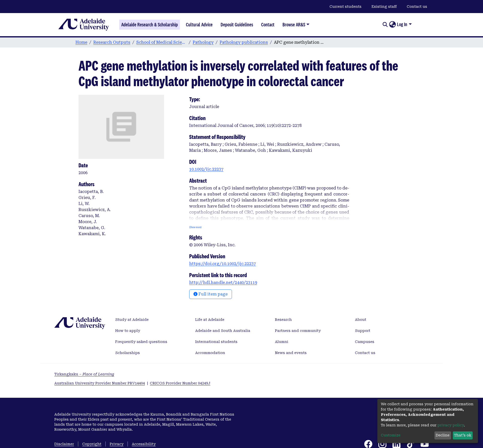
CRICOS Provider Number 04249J (180, 383)
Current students (345, 7)
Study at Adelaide (132, 320)
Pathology (203, 42)
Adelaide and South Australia (222, 331)
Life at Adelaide (209, 320)
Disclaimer (64, 444)
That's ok (462, 435)
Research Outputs (111, 42)
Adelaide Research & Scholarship (149, 25)
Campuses (364, 342)
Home (81, 42)
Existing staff (384, 7)
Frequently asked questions (141, 342)
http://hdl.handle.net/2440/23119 (223, 282)
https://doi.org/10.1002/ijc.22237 (222, 263)
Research (283, 320)
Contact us (417, 7)
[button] (392, 25)
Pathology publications (244, 42)
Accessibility (144, 444)
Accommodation (210, 353)
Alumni (281, 342)
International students (216, 342)
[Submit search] (385, 25)
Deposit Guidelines (237, 25)
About (360, 320)
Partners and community (298, 331)
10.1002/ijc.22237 (206, 169)
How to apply (127, 331)
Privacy (117, 444)
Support (362, 331)
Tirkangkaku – (84, 374)
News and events (291, 353)
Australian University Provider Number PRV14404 (99, 383)
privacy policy (450, 425)
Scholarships (127, 353)
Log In (402, 24)
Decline (443, 435)
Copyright (91, 444)
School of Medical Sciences (161, 42)
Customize (390, 435)
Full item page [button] (212, 294)
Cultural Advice (199, 25)
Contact (267, 25)
